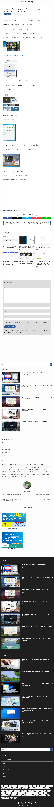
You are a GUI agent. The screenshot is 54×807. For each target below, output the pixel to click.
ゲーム (9, 469)
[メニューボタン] (1, 1)
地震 (8, 474)
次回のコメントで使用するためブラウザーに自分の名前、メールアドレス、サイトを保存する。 (27, 322)
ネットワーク (31, 469)
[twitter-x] (25, 507)
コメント (7, 287)
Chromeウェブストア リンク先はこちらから (14, 55)
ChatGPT (15, 464)
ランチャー (19, 471)
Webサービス (7, 449)
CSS (27, 464)
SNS (35, 464)
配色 (22, 476)
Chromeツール (16, 14)
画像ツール (29, 474)
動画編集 (4, 474)
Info (4, 442)
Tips (5, 445)
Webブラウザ (5, 467)
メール (6, 311)
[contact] (32, 507)
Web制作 (11, 467)
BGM (11, 464)
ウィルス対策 (33, 467)
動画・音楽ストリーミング (43, 471)
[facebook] (22, 507)
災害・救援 (23, 474)
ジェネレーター (16, 469)
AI (2, 464)
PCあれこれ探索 (27, 2)
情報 (18, 474)
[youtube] (29, 507)
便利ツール (26, 471)
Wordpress (17, 467)
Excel (31, 464)
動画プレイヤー (33, 471)
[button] (7, 218)
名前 (6, 305)
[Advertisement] (27, 195)
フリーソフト (7, 452)
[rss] (32, 803)
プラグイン (4, 471)
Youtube (22, 467)
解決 (9, 476)
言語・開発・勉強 (15, 476)
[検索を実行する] (51, 364)
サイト (5, 317)
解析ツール (4, 476)
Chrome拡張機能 (7, 14)
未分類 (5, 455)
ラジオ (14, 471)
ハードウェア (38, 469)
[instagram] (27, 507)
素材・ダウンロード (37, 474)
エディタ (39, 467)
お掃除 (27, 467)
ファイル (44, 469)
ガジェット (4, 469)
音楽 (25, 476)
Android (6, 464)
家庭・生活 (13, 474)
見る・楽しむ (46, 474)
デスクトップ (23, 469)
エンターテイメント (47, 467)
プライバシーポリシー (33, 805)
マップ (9, 471)
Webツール (43, 464)
